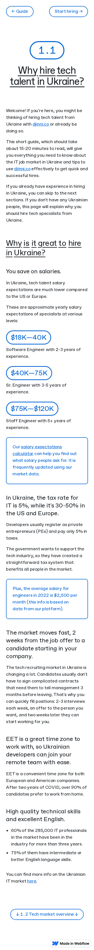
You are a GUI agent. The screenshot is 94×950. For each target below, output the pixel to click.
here (31, 881)
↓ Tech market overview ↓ (47, 914)
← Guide (20, 12)
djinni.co (41, 124)
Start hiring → (68, 12)
